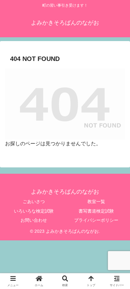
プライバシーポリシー (96, 220)
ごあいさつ (34, 201)
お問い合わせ (34, 220)
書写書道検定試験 (96, 211)
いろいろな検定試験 (34, 211)
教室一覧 (96, 201)
